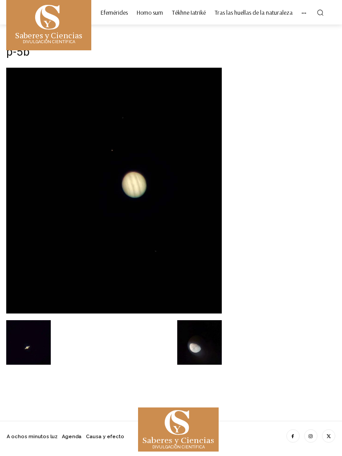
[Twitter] (328, 436)
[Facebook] (293, 436)
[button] (320, 12)
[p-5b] (114, 311)
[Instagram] (311, 436)
